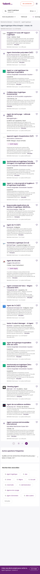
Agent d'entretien (12, 496)
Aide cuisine (30, 496)
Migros (21, 479)
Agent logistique (12, 474)
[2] (26, 443)
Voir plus (16, 44)
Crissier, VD (17, 22)
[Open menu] (37, 4)
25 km (32, 11)
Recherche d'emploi (6, 22)
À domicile (10, 485)
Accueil (32, 479)
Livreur (9, 479)
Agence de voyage (13, 490)
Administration (26, 485)
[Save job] (37, 32)
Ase (26, 474)
